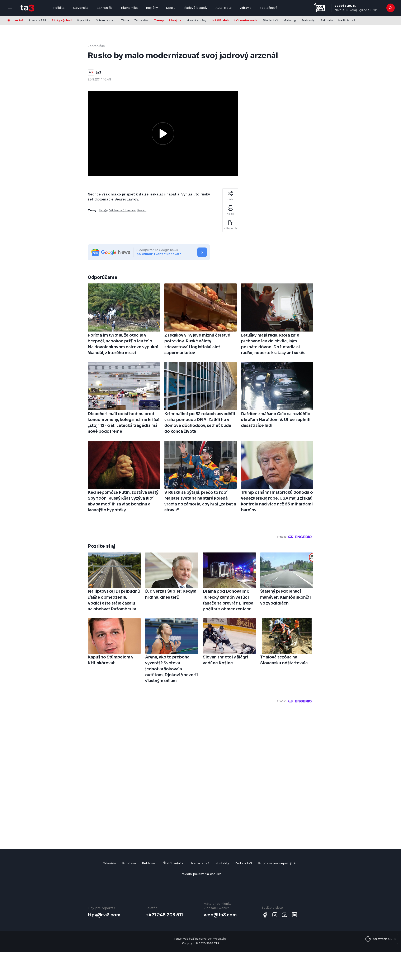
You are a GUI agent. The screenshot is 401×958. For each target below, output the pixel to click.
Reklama (149, 863)
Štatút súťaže (173, 863)
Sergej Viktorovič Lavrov (117, 210)
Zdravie (245, 8)
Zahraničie (105, 8)
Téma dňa (141, 20)
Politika (59, 8)
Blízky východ (62, 20)
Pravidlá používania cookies (200, 874)
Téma (125, 20)
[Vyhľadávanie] (390, 8)
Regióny (152, 8)
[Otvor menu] (10, 8)
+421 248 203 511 (164, 915)
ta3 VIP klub (220, 20)
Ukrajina (175, 20)
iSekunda (326, 20)
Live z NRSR (37, 20)
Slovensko (81, 8)
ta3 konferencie (246, 20)
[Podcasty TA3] (319, 8)
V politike (83, 20)
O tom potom (105, 20)
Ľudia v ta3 (243, 863)
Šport (170, 8)
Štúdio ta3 (270, 20)
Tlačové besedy (195, 8)
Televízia (109, 863)
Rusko (141, 210)
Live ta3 (17, 20)
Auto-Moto (224, 8)
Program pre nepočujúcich (278, 863)
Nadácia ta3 (346, 20)
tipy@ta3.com (104, 915)
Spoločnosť (268, 8)
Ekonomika (129, 8)
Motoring (289, 20)
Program (129, 863)
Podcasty (308, 20)
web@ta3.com (220, 915)
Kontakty (222, 863)
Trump (159, 20)
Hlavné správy (196, 20)
